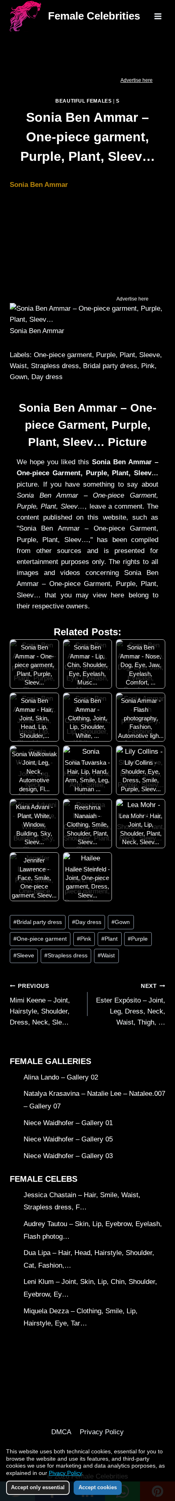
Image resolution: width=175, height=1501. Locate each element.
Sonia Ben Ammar (39, 185)
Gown (121, 922)
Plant (109, 939)
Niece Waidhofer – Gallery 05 (68, 1139)
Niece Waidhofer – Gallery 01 (68, 1123)
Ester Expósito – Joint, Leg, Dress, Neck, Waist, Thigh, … (130, 1004)
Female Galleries (50, 1061)
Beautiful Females (83, 101)
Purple (138, 939)
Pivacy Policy (65, 1473)
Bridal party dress (37, 922)
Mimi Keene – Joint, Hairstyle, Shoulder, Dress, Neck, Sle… (40, 1004)
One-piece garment (40, 939)
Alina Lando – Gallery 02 (61, 1077)
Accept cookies (98, 1487)
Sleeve (23, 955)
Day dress (86, 922)
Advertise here (136, 80)
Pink (84, 939)
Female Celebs (43, 1178)
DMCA (61, 1432)
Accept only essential (38, 1487)
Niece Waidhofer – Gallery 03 (68, 1156)
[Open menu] (157, 16)
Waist (106, 955)
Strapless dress (66, 955)
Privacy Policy (102, 1432)
